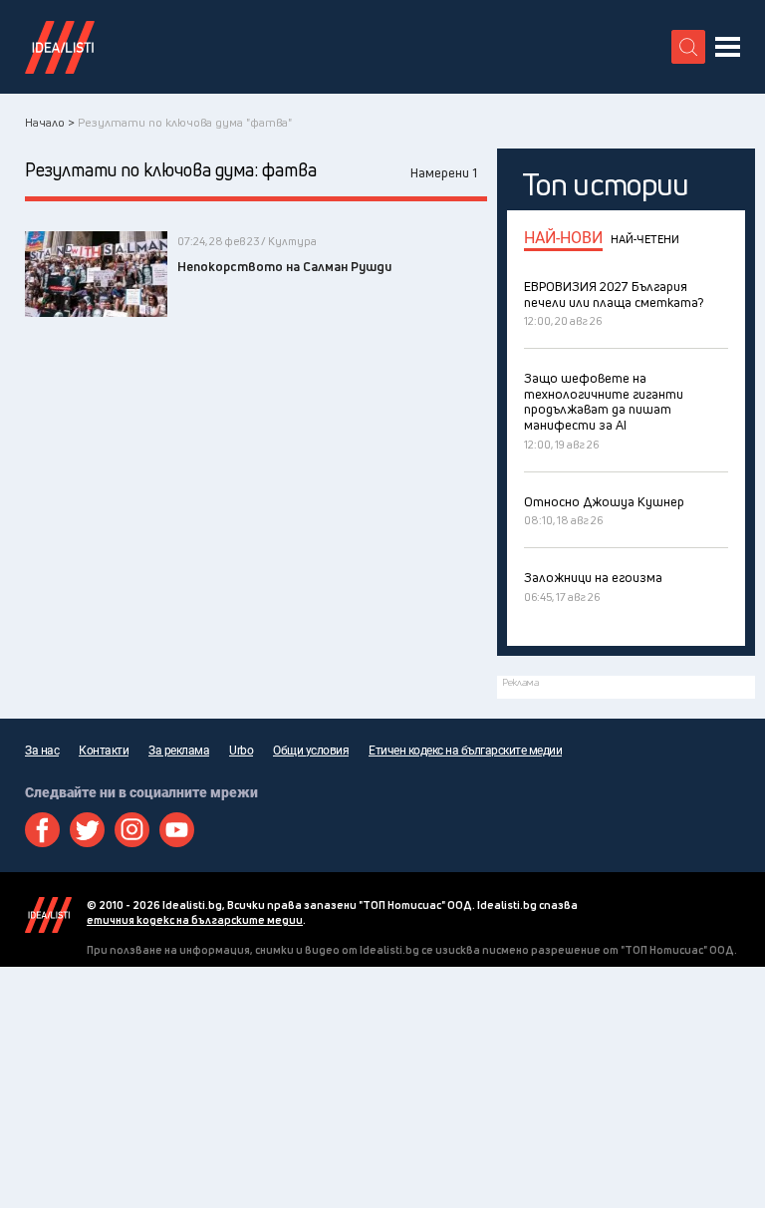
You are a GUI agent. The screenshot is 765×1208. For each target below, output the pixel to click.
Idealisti (48, 915)
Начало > (50, 122)
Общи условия (311, 750)
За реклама (178, 750)
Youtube (176, 829)
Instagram (132, 829)
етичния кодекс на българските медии (195, 919)
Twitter (87, 829)
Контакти (103, 750)
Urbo (241, 750)
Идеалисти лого (60, 47)
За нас (42, 750)
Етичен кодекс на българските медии (465, 750)
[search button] (688, 47)
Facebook (42, 829)
